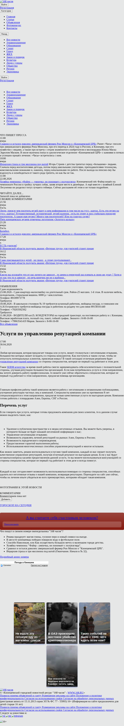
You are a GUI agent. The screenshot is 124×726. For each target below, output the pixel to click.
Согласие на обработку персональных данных (88, 698)
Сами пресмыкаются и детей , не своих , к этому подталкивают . (35, 260)
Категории (6, 11)
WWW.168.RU (76, 692)
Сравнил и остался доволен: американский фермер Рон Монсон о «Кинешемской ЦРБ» (48, 143)
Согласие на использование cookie (43, 698)
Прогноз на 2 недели (39, 565)
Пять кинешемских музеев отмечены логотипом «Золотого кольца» (37, 219)
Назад (4, 34)
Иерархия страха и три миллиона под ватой (24, 164)
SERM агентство (16, 367)
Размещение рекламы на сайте (59, 695)
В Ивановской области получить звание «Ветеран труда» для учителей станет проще (47, 248)
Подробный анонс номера (14, 556)
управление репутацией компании (19, 361)
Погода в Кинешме (24, 562)
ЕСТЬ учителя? (8, 245)
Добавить (5, 499)
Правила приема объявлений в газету (21, 695)
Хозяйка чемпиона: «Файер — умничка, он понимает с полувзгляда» (38, 181)
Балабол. (5, 231)
